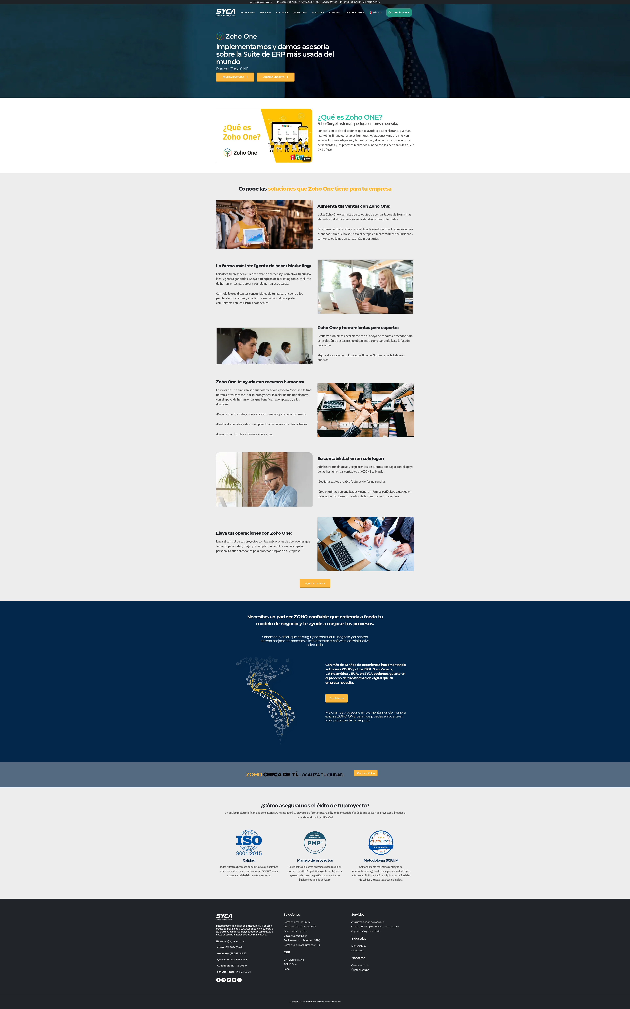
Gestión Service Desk (295, 935)
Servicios (265, 12)
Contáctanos (336, 698)
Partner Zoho (366, 773)
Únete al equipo (360, 969)
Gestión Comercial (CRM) (297, 921)
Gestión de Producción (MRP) (300, 926)
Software (282, 12)
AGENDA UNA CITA (274, 77)
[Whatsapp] (239, 980)
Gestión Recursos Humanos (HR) (302, 944)
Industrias (300, 12)
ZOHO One (290, 964)
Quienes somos (359, 965)
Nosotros (318, 12)
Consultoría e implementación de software (375, 926)
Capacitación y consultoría (365, 931)
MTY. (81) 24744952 (304, 2)
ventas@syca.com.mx (261, 2)
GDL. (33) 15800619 (347, 2)
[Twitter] (229, 980)
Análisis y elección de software (367, 921)
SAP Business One (294, 959)
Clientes (334, 12)
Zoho (287, 968)
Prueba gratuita (233, 77)
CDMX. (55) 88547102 (369, 2)
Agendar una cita (315, 583)
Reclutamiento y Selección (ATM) (302, 940)
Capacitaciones (354, 12)
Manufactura (358, 945)
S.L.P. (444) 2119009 (284, 2)
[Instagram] (223, 980)
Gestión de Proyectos (295, 931)
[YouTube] (234, 980)
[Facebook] (218, 980)
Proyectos (357, 950)
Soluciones (248, 12)
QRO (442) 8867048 (326, 2)
